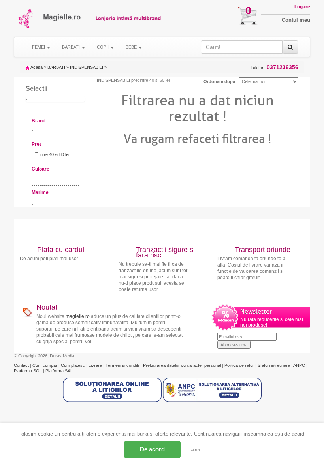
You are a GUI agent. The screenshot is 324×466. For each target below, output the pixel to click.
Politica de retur (239, 365)
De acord (152, 449)
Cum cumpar (45, 365)
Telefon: (274, 67)
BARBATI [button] (71, 47)
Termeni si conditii (123, 365)
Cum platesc (73, 365)
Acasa (36, 67)
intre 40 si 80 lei (53, 154)
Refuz (195, 450)
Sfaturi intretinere (274, 365)
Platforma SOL (28, 370)
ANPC (299, 365)
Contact (22, 365)
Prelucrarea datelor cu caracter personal (182, 365)
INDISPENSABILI (86, 67)
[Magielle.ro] (26, 18)
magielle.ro (78, 316)
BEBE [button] (132, 47)
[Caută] (290, 47)
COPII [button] (103, 47)
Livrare (96, 365)
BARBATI (56, 67)
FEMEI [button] (39, 47)
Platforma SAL (59, 370)
